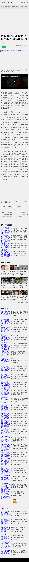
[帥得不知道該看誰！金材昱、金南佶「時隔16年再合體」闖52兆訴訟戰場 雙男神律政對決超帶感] (5, 254)
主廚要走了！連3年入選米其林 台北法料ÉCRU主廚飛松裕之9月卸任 (19, 431)
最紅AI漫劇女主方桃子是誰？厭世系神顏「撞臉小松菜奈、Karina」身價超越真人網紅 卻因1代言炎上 (23, 297)
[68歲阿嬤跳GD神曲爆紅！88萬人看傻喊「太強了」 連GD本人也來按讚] (5, 530)
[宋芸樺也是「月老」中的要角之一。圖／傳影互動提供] (14, 191)
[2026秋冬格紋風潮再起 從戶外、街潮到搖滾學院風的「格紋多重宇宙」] (5, 330)
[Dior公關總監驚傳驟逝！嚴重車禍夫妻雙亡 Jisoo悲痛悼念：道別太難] (5, 522)
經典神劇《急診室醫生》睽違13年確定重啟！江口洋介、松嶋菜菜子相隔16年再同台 (19, 471)
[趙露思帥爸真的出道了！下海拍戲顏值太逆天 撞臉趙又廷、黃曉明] (5, 537)
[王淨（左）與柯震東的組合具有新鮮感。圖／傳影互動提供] (14, 59)
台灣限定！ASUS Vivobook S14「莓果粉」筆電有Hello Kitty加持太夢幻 (19, 400)
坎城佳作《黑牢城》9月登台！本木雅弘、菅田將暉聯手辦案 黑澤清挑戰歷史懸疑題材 (19, 447)
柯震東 (3, 206)
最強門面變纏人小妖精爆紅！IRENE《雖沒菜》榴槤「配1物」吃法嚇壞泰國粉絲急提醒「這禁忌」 (14, 285)
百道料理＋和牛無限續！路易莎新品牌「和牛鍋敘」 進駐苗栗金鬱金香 (19, 462)
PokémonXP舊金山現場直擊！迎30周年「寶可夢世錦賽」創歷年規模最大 (19, 407)
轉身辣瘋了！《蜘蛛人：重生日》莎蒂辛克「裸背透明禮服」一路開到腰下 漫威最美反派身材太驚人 (14, 297)
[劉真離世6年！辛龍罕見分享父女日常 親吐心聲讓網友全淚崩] (5, 553)
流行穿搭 (14, 7)
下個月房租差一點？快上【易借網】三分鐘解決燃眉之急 (5, 285)
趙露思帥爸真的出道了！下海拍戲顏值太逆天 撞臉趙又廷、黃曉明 (19, 537)
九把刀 (9, 206)
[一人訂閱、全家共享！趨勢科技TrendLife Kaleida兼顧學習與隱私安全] (5, 377)
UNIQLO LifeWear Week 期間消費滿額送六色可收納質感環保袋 (19, 353)
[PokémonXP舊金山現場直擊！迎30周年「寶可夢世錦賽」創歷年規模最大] (5, 408)
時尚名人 (7, 7)
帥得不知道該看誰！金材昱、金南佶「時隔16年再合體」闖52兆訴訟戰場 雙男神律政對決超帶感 (19, 254)
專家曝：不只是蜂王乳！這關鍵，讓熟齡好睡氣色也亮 (5, 273)
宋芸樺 (19, 206)
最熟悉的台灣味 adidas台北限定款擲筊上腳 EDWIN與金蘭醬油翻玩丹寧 (19, 439)
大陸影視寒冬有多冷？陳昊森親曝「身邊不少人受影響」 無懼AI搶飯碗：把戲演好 (19, 231)
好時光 (26, 7)
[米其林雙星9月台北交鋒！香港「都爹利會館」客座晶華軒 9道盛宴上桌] (5, 478)
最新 (2, 7)
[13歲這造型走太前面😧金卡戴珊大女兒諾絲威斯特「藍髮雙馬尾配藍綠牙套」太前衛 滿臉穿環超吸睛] (5, 486)
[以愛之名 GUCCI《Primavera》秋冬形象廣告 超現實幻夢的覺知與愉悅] (5, 337)
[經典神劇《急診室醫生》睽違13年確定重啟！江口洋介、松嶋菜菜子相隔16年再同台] (5, 470)
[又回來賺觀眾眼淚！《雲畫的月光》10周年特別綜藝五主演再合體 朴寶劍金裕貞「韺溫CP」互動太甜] (5, 238)
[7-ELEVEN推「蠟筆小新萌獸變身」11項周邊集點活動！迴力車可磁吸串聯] (5, 369)
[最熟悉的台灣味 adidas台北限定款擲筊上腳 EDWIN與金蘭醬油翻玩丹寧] (5, 439)
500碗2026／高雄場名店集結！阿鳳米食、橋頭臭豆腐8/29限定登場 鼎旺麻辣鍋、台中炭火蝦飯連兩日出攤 (19, 347)
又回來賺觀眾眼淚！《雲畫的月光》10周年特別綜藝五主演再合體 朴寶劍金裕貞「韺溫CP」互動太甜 (19, 238)
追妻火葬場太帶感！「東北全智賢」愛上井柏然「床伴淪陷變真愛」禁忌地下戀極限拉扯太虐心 (14, 273)
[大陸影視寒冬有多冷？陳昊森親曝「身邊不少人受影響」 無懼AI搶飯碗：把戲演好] (5, 230)
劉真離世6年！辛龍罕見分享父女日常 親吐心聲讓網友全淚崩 (19, 553)
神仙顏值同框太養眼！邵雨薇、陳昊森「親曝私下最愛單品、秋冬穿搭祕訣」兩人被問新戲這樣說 (19, 246)
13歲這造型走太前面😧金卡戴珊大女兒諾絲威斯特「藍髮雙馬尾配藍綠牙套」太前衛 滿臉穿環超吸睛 (19, 487)
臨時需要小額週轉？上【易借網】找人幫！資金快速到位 (23, 285)
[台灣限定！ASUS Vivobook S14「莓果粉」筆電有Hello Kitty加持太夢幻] (5, 400)
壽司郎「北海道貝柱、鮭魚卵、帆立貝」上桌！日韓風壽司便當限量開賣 (19, 392)
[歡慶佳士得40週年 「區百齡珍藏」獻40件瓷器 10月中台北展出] (5, 314)
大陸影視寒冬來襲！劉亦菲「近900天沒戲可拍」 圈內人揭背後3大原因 (19, 545)
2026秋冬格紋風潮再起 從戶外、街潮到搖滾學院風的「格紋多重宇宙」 (19, 329)
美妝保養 (20, 7)
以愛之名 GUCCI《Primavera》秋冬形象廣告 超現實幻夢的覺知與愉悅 (19, 337)
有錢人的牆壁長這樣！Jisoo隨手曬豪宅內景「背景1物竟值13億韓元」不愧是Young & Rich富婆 (19, 494)
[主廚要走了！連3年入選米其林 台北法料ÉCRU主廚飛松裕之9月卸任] (5, 431)
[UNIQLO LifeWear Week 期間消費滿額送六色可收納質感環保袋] (5, 353)
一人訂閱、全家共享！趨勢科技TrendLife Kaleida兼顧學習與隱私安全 (19, 376)
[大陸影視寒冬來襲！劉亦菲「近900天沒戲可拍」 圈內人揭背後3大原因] (5, 545)
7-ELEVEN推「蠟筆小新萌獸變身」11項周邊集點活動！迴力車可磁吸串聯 (19, 368)
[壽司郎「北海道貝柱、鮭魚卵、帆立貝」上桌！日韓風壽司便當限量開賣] (5, 392)
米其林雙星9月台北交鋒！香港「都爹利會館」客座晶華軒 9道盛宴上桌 (19, 478)
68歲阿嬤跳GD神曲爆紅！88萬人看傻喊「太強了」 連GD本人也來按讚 (19, 529)
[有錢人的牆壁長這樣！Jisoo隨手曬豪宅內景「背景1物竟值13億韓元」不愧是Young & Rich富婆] (5, 494)
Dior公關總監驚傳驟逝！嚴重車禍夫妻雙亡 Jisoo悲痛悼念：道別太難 (19, 521)
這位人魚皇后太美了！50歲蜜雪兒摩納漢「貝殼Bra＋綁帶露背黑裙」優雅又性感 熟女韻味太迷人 (5, 297)
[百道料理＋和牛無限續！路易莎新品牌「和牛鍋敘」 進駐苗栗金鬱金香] (5, 463)
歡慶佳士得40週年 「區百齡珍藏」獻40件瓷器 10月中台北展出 (19, 314)
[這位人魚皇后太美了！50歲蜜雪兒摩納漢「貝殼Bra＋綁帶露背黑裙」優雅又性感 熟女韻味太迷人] (5, 455)
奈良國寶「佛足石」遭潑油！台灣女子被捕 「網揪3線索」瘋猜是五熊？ (19, 513)
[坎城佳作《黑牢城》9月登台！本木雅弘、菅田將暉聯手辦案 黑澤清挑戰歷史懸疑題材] (5, 447)
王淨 (14, 206)
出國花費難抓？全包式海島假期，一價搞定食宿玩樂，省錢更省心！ (23, 273)
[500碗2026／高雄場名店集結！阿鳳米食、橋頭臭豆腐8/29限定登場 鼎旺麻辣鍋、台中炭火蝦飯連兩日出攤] (5, 345)
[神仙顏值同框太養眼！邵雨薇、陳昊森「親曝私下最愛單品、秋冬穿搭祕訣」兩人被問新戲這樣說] (5, 246)
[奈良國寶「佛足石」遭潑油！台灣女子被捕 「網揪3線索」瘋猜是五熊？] (5, 514)
